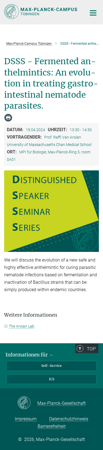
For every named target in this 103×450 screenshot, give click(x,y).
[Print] (8, 118)
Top (91, 348)
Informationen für (27, 355)
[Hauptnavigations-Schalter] (93, 12)
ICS (51, 379)
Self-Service (51, 366)
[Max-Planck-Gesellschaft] (27, 403)
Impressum (26, 418)
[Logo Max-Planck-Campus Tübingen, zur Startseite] (41, 11)
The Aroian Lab (21, 326)
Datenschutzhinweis (68, 418)
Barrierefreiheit (52, 426)
